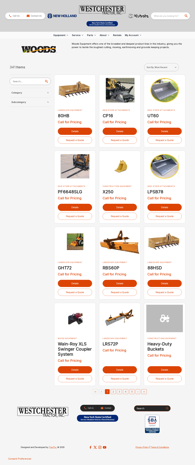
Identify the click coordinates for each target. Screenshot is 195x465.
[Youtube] (104, 447)
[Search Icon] (47, 81)
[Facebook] (90, 447)
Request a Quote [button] (75, 140)
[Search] (167, 408)
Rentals (117, 35)
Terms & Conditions (160, 447)
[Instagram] (100, 447)
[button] (14, 15)
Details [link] (75, 131)
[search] (186, 16)
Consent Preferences (19, 458)
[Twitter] (95, 447)
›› (144, 391)
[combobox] (170, 15)
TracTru (52, 447)
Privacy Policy (142, 447)
